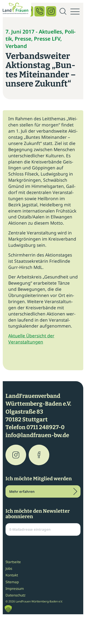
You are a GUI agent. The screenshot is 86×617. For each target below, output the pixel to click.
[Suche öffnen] (62, 11)
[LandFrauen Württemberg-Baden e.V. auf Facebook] (39, 455)
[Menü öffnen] (74, 11)
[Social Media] (51, 11)
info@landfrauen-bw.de (37, 435)
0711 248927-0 (45, 427)
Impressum (15, 588)
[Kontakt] (39, 11)
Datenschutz (15, 595)
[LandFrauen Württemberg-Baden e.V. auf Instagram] (16, 455)
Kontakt (12, 575)
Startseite (13, 561)
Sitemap (12, 582)
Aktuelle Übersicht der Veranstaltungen (31, 339)
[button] (8, 609)
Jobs (9, 568)
